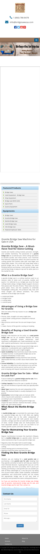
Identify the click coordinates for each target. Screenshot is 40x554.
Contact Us (8, 544)
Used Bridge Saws (11, 224)
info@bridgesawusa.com (21, 22)
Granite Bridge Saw (11, 218)
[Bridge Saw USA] (20, 8)
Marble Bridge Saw (11, 221)
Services (7, 541)
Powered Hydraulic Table (13, 230)
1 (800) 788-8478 (21, 17)
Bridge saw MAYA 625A (12, 201)
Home (7, 538)
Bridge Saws (9, 192)
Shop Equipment (10, 198)
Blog (23, 541)
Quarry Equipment (11, 207)
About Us (25, 538)
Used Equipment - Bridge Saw (14, 195)
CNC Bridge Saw (10, 227)
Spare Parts (9, 204)
